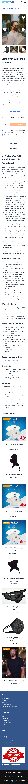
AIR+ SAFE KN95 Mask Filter (14, 548)
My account (5, 720)
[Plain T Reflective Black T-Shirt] (14, 662)
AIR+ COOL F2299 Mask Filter (14, 511)
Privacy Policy (8, 772)
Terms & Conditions (18, 772)
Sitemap (4, 724)
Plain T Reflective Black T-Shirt (14, 681)
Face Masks (5, 698)
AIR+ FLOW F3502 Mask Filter (14, 444)
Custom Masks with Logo (9, 706)
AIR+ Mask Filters (14, 449)
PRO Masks (14, 643)
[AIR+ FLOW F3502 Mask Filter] (14, 429)
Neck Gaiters (14, 480)
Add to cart (18, 125)
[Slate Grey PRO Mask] (14, 626)
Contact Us (5, 718)
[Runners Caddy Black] (14, 596)
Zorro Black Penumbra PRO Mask (14, 578)
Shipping (4, 736)
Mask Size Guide (7, 722)
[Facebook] (6, 776)
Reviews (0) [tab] (14, 148)
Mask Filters (5, 700)
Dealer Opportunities (8, 742)
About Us (4, 738)
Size (3, 112)
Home (3, 716)
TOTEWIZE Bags (14, 612)
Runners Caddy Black (14, 607)
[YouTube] (15, 776)
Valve (3, 117)
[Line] (18, 776)
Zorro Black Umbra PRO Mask (14, 474)
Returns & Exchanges (8, 740)
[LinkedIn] (12, 776)
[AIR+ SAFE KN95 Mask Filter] (14, 532)
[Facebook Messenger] (22, 776)
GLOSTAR (14, 686)
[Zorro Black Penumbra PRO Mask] (14, 566)
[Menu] (25, 2)
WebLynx (14, 781)
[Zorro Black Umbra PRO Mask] (14, 462)
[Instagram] (9, 776)
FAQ (3, 734)
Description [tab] (14, 143)
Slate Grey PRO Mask (14, 638)
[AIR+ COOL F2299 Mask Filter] (14, 496)
